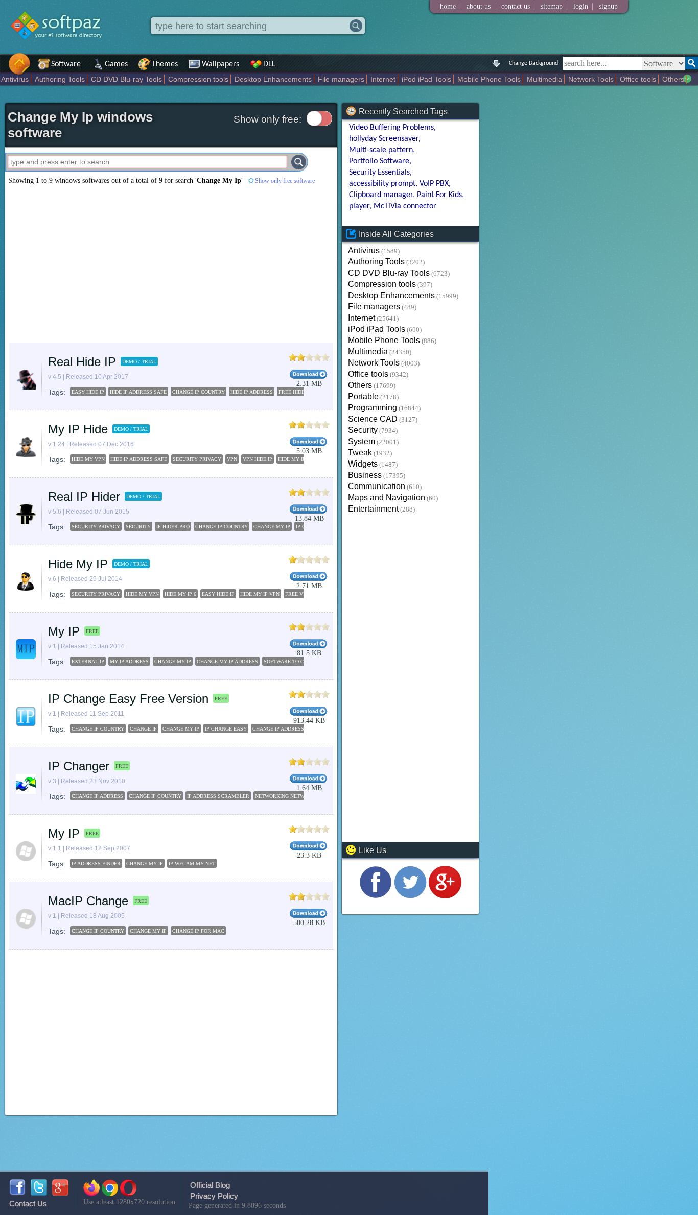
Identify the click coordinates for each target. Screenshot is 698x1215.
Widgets (363, 463)
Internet (382, 79)
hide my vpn (88, 459)
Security (363, 430)
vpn (232, 459)
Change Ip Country (98, 729)
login (580, 6)
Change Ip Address (278, 729)
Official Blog (210, 1185)
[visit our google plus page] (445, 895)
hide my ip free (299, 459)
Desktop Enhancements (273, 79)
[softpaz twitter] (39, 1193)
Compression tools (198, 79)
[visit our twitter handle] (410, 895)
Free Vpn (297, 594)
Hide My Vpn (142, 594)
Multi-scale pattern (381, 150)
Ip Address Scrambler (218, 796)
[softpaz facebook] (17, 1193)
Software (66, 64)
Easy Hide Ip (218, 594)
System (361, 441)
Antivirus (15, 79)
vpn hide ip (257, 459)
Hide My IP (78, 564)
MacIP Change (88, 901)
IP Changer (78, 766)
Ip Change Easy (226, 729)
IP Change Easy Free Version (128, 699)
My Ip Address (129, 661)
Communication (376, 486)
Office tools (638, 79)
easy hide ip (88, 392)
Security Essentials (379, 172)
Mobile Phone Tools (489, 79)
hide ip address (251, 392)
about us (479, 6)
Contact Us (28, 1203)
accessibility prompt (382, 184)
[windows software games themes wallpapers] (61, 48)
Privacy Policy (214, 1196)
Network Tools (591, 79)
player (359, 206)
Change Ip (143, 729)
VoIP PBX (434, 184)
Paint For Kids (439, 195)
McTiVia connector (405, 206)
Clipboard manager (381, 195)
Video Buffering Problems (391, 128)
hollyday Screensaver (383, 139)
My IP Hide (78, 429)
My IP (64, 631)
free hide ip (294, 392)
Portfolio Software (379, 161)
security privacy (197, 459)
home (448, 6)
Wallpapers (220, 64)
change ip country (198, 392)
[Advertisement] (171, 263)
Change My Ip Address (227, 661)
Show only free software (285, 180)
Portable (363, 396)
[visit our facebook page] (375, 895)
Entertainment (373, 508)
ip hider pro (173, 526)
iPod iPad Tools (426, 79)
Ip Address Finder (96, 863)
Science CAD (373, 419)
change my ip (271, 526)
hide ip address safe (138, 392)
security (138, 526)
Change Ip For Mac (198, 931)
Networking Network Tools (294, 796)
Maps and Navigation (386, 497)
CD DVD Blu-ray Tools (126, 79)
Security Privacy (96, 594)
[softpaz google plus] (60, 1193)
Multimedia (544, 79)
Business (365, 475)
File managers (341, 79)
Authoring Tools (60, 79)
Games (116, 64)
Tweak (360, 452)
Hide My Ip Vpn (260, 594)
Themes (165, 64)
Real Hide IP (82, 362)
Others (673, 79)
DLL (269, 64)
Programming (372, 407)
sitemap (552, 6)
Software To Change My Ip (300, 661)
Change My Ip (172, 661)
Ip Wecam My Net (192, 863)
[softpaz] (3, 69)
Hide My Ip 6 (180, 594)
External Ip (88, 661)
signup (608, 6)
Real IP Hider (84, 496)
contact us (515, 6)
